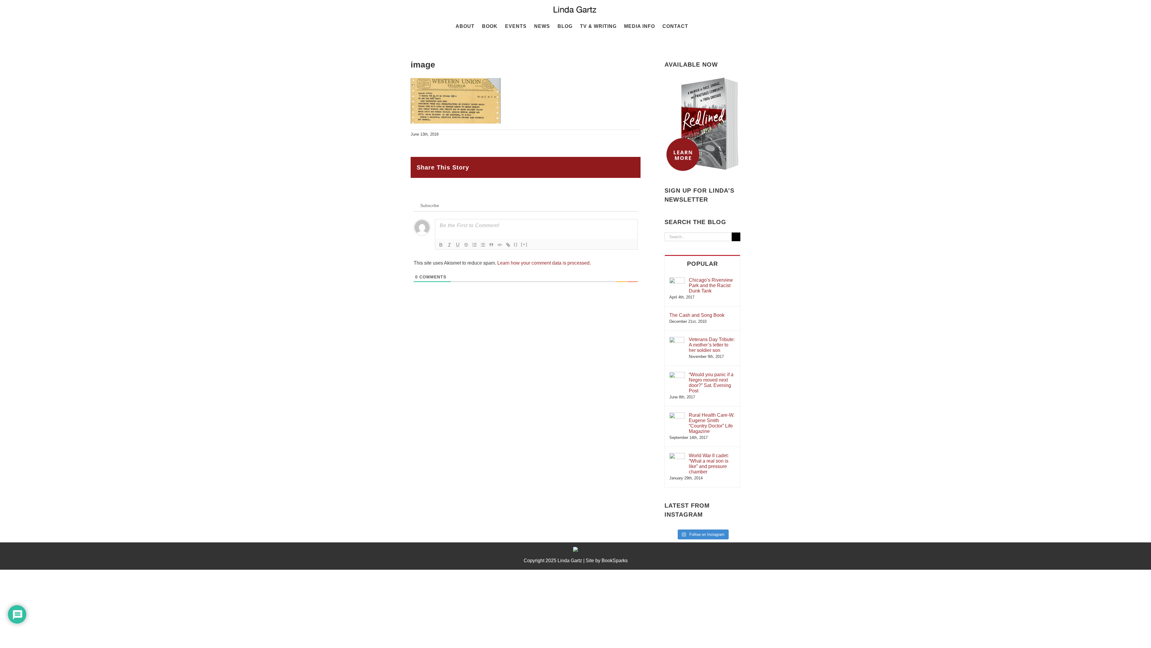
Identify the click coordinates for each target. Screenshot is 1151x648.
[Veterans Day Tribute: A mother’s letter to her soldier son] (676, 339)
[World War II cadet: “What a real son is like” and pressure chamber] (677, 455)
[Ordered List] (474, 244)
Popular (702, 263)
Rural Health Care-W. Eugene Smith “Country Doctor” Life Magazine (711, 423)
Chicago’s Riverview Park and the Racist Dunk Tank (711, 285)
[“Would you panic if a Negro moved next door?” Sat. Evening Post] (677, 374)
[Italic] (449, 244)
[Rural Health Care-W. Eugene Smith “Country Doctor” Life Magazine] (677, 415)
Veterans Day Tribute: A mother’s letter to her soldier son (712, 345)
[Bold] (441, 244)
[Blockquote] (491, 244)
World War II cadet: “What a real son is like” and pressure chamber (709, 463)
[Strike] (466, 244)
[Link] (508, 244)
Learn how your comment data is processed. (544, 263)
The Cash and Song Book (696, 315)
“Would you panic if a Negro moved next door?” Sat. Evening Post (711, 382)
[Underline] (458, 244)
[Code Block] (499, 244)
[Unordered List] (483, 244)
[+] (524, 244)
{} (516, 244)
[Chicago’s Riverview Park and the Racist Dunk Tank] (677, 280)
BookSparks (615, 560)
